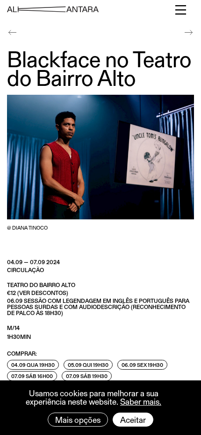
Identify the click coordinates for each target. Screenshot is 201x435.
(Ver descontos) (42, 292)
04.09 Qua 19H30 (33, 364)
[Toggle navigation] (181, 9)
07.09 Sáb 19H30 (87, 375)
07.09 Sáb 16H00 (32, 375)
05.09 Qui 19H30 (88, 364)
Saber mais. (140, 401)
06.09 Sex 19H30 (142, 364)
